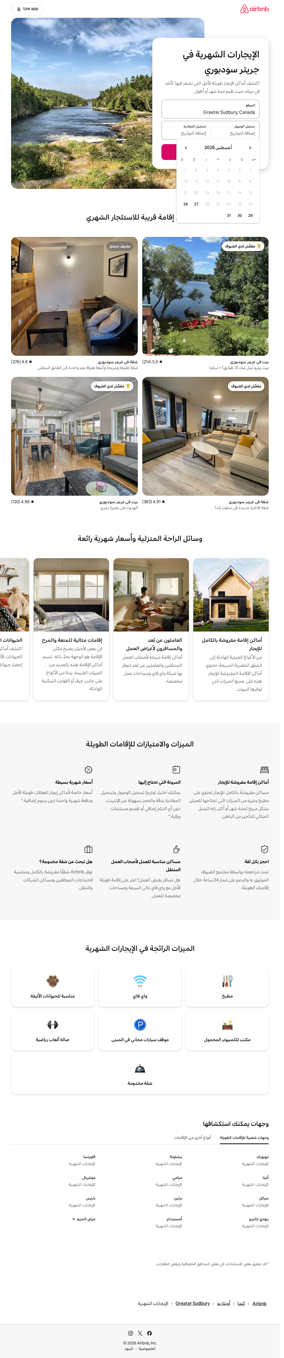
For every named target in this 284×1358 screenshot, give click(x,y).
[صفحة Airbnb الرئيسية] (254, 8)
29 (250, 215)
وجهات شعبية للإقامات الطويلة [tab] (244, 1137)
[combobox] (210, 112)
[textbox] (235, 133)
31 (229, 215)
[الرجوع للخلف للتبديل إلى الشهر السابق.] (250, 147)
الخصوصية (147, 1348)
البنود (129, 1348)
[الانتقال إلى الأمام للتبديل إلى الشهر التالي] (186, 147)
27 (196, 204)
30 (239, 215)
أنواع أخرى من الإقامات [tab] (192, 1137)
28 (185, 204)
